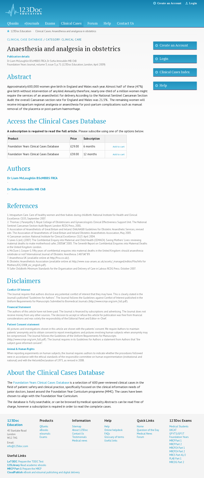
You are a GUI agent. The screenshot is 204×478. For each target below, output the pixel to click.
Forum (92, 23)
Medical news (79, 440)
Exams (50, 23)
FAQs (107, 433)
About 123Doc (80, 430)
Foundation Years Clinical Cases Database (41, 382)
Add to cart (119, 146)
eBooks (44, 430)
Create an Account (169, 3)
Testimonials (79, 437)
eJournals (32, 23)
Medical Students (178, 426)
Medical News (144, 433)
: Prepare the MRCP (24, 468)
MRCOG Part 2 (176, 462)
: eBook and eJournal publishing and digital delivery (43, 472)
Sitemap (76, 426)
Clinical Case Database (25, 39)
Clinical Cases (71, 23)
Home (140, 426)
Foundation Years (179, 437)
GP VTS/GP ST (176, 433)
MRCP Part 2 (175, 444)
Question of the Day (148, 430)
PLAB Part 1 (175, 458)
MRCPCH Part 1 (177, 447)
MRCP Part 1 (175, 440)
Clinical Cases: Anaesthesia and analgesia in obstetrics (65, 31)
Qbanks (13, 23)
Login (193, 3)
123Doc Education (21, 31)
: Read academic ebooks (26, 465)
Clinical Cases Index (175, 72)
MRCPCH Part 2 (177, 451)
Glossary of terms (114, 437)
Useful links (110, 440)
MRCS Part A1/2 (177, 455)
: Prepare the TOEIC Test (25, 461)
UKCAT (173, 430)
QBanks (44, 426)
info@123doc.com (17, 446)
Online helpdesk (113, 430)
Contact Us (125, 23)
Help (107, 23)
